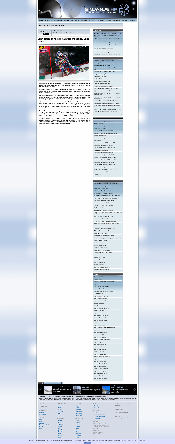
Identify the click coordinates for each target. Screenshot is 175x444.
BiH (59, 422)
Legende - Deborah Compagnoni (102, 339)
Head (77, 428)
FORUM (124, 20)
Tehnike (41, 427)
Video (59, 413)
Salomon (78, 435)
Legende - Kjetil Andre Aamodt (101, 315)
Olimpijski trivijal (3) (98, 123)
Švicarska (60, 435)
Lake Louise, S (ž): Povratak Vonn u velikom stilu (107, 33)
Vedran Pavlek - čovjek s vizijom (102, 250)
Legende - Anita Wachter (100, 337)
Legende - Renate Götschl (100, 288)
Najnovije (40, 383)
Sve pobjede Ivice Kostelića (100, 128)
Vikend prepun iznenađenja (100, 76)
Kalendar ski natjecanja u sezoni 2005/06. (104, 167)
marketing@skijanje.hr (121, 418)
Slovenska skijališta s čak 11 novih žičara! (90, 386)
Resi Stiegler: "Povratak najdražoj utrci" (103, 205)
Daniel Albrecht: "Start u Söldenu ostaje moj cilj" (105, 221)
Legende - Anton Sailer (99, 334)
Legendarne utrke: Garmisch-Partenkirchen (104, 327)
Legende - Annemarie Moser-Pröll (102, 356)
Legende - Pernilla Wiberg (100, 354)
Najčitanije (48, 383)
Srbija (59, 433)
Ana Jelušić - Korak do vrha (100, 247)
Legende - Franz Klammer (100, 376)
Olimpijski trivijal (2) (98, 276)
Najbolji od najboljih (99, 416)
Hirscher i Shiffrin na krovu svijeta (102, 65)
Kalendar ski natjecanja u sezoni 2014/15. (104, 121)
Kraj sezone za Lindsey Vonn (103, 52)
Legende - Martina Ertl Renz (101, 320)
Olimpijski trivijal (97, 279)
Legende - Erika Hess (99, 359)
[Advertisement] (64, 145)
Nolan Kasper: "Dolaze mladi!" (101, 188)
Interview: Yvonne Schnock (100, 259)
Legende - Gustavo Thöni (100, 361)
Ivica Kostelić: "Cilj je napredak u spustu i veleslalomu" (107, 195)
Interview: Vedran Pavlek (100, 245)
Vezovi (77, 407)
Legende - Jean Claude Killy (100, 363)
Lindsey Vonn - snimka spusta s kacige (105, 44)
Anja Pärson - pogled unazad (101, 243)
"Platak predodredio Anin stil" (101, 218)
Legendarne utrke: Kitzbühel (101, 296)
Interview (60, 415)
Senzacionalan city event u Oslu (102, 83)
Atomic (77, 420)
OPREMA (91, 20)
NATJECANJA (58, 20)
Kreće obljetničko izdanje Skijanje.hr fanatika (104, 63)
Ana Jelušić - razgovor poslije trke (102, 267)
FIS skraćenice (97, 174)
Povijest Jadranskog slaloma (101, 305)
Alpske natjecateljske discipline (101, 171)
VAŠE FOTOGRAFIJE (100, 423)
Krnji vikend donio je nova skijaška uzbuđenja (105, 90)
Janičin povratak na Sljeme (100, 240)
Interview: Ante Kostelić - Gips (101, 262)
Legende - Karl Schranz (99, 347)
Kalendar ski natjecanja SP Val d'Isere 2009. (104, 147)
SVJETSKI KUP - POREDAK (98, 433)
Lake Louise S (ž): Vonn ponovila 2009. (105, 42)
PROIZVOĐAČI (100, 20)
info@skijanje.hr (123, 412)
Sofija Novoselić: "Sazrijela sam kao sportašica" (105, 198)
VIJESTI (41, 20)
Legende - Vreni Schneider (100, 373)
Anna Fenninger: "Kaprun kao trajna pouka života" (106, 183)
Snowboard (42, 414)
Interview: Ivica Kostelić (99, 257)
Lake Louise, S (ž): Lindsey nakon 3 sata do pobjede (106, 36)
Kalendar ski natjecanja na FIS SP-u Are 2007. (105, 159)
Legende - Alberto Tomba (100, 371)
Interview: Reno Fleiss (99, 255)
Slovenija (60, 432)
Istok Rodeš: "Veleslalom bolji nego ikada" (104, 200)
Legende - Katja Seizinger (100, 349)
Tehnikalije (79, 413)
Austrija (60, 420)
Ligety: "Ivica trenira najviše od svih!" (104, 46)
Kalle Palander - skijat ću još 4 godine (103, 252)
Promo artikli (97, 418)
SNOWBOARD (75, 20)
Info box (96, 413)
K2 (76, 430)
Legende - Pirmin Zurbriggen (101, 368)
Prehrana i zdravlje (44, 425)
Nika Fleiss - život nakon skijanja (102, 207)
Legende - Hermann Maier (100, 300)
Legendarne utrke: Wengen (100, 298)
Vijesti (59, 407)
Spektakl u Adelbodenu (99, 78)
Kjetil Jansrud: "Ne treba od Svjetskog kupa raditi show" (107, 190)
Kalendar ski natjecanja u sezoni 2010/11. (104, 138)
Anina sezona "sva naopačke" (101, 203)
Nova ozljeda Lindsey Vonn (102, 50)
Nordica (78, 432)
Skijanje (41, 412)
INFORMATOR (48, 20)
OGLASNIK (132, 20)
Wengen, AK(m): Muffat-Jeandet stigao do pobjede (106, 100)
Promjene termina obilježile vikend (102, 74)
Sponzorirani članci (99, 415)
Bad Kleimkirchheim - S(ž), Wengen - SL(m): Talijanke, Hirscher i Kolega (107, 94)
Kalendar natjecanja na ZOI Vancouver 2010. (105, 142)
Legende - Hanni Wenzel (100, 344)
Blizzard (78, 422)
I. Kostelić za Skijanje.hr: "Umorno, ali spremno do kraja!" (108, 238)
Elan (77, 424)
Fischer (78, 426)
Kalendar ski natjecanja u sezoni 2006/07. (104, 162)
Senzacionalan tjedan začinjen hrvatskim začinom (106, 88)
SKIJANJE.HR (116, 20)
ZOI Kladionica (97, 140)
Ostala (59, 437)
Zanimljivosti (97, 406)
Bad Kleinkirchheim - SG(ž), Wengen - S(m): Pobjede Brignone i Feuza (107, 97)
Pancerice (78, 409)
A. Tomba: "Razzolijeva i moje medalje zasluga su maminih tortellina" (108, 213)
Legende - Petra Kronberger (101, 332)
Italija (59, 428)
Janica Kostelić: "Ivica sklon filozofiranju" (104, 210)
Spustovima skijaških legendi (101, 150)
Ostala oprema (80, 415)
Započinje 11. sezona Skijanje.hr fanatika (104, 60)
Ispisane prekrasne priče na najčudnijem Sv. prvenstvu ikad (107, 68)
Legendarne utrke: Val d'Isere (101, 325)
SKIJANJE (66, 20)
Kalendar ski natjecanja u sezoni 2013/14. (104, 126)
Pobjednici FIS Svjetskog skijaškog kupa (104, 281)
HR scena (60, 411)
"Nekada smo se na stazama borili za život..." (105, 228)
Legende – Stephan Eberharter (101, 308)
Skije (77, 406)
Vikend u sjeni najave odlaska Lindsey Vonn (104, 71)
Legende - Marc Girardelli (100, 366)
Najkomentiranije (57, 383)
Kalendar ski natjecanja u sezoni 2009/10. (104, 145)
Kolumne (96, 407)
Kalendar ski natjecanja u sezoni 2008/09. (104, 152)
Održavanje (79, 411)
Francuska (60, 424)
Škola (40, 428)
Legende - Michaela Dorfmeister (101, 313)
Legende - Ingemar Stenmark (101, 378)
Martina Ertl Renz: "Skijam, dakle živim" (103, 216)
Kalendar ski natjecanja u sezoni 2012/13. (104, 130)
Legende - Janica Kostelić (100, 317)
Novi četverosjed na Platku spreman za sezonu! (119, 386)
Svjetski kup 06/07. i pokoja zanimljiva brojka (105, 157)
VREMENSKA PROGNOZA (101, 426)
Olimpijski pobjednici (99, 303)
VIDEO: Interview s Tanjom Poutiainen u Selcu (105, 186)
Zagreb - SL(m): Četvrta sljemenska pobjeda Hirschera (107, 109)
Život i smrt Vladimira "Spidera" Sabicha (103, 291)
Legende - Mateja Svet (99, 322)
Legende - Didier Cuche (99, 284)
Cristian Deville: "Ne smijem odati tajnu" (103, 193)
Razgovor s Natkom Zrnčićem (101, 269)
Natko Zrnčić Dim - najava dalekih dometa (104, 235)
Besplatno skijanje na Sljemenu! (62, 386)
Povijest (41, 423)
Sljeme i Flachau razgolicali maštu (102, 81)
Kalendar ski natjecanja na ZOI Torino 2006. (104, 164)
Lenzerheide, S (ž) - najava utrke (104, 48)
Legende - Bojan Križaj (99, 342)
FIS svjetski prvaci (98, 293)
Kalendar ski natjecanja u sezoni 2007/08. (104, 155)
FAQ (40, 421)
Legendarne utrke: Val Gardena (101, 330)
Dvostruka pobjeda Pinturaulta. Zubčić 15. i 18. (107, 54)
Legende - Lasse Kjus (99, 310)
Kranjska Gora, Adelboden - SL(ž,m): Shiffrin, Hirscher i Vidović (107, 106)
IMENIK (95, 421)
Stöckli (77, 437)
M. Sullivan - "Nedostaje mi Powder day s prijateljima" (107, 223)
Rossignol (78, 433)
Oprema (60, 409)
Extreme (41, 419)
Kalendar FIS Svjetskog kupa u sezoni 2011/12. (105, 133)
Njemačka (60, 430)
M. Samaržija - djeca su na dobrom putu (103, 230)
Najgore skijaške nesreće (100, 135)
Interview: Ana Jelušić (99, 264)
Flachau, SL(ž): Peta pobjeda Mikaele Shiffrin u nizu (106, 103)
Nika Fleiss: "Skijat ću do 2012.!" (102, 233)
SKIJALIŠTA (84, 20)
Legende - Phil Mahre (99, 351)
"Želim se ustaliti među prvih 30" (101, 226)
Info (59, 406)
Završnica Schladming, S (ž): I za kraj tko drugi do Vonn (108, 39)
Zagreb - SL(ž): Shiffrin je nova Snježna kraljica (105, 111)
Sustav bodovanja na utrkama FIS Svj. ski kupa (105, 169)
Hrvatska (60, 426)
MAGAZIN (108, 20)
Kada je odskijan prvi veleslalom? (102, 286)
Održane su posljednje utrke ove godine (103, 86)
